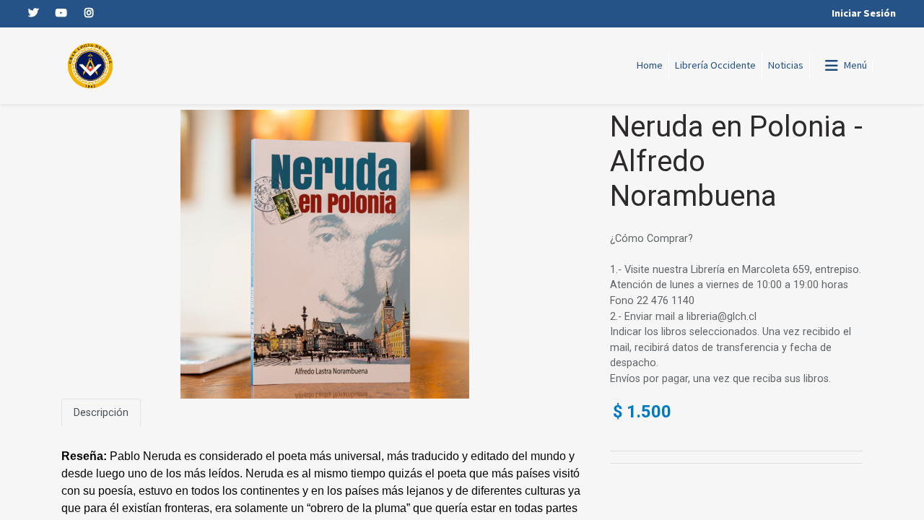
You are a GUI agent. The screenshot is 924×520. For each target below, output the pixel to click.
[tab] (101, 413)
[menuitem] (650, 65)
